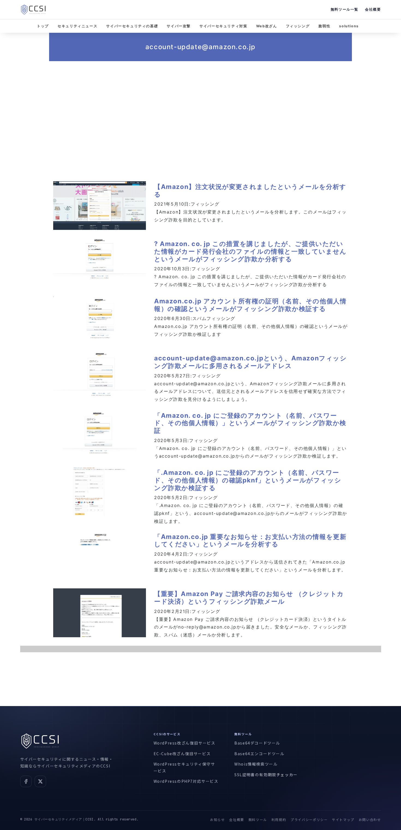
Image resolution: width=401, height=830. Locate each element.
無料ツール (258, 819)
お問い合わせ (370, 819)
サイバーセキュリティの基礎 (132, 26)
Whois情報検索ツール (255, 764)
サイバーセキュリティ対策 (223, 26)
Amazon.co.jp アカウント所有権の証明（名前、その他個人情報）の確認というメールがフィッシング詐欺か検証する (250, 305)
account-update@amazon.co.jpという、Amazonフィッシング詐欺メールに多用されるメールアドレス (250, 362)
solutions (348, 26)
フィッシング (298, 26)
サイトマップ (343, 819)
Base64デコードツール (257, 743)
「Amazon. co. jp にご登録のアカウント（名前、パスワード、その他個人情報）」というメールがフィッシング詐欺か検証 (250, 423)
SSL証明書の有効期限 (255, 774)
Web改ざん (266, 26)
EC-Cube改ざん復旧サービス (182, 753)
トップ (43, 26)
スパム (199, 318)
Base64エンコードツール (259, 753)
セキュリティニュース (77, 26)
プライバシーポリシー (309, 819)
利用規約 (278, 819)
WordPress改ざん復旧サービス (185, 743)
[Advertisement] (200, 114)
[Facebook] (26, 781)
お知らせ (217, 819)
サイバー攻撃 (179, 26)
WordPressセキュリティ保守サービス (184, 767)
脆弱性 (324, 26)
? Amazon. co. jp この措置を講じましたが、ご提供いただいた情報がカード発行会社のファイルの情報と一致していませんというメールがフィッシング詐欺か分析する (250, 251)
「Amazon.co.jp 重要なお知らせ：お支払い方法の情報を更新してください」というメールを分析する (250, 540)
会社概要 (373, 9)
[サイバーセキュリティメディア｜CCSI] (33, 9)
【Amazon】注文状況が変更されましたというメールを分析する (250, 190)
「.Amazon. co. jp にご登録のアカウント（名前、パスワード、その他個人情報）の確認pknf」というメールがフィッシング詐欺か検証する (247, 480)
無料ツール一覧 (344, 9)
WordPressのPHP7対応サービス (186, 781)
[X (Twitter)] (40, 781)
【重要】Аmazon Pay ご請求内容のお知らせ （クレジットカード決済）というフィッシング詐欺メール (249, 597)
